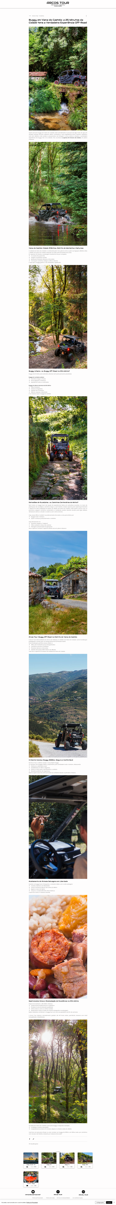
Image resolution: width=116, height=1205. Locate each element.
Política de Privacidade (32, 1202)
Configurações (100, 1202)
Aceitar (109, 1202)
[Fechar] (114, 1202)
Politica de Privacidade (37, 1198)
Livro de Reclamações (78, 1198)
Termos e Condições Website (63, 1198)
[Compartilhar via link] (33, 1139)
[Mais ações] (86, 16)
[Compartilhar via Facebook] (29, 1139)
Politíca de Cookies (50, 1198)
